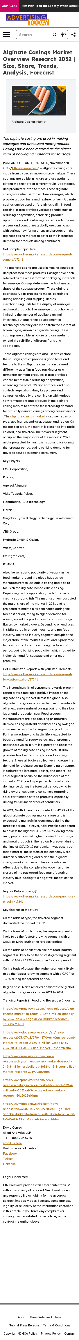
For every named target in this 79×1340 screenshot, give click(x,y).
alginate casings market (27, 416)
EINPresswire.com (24, 168)
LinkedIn (9, 1164)
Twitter (8, 1159)
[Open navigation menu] (6, 34)
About (22, 1317)
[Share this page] (73, 34)
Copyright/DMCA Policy (20, 1333)
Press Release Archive (45, 1317)
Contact (70, 1333)
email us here (12, 1143)
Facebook (10, 1153)
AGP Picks (9, 6)
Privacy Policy (51, 1333)
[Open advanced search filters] (63, 34)
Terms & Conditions (56, 1325)
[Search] (54, 34)
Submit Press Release (24, 1325)
